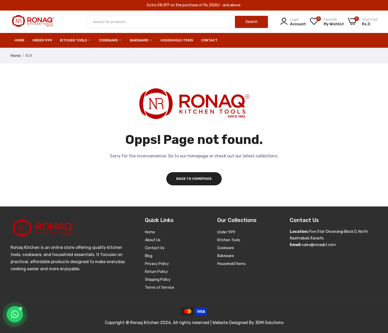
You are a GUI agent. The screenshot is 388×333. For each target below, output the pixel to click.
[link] (377, 294)
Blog (148, 256)
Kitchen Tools (74, 40)
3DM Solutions (269, 322)
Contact (209, 40)
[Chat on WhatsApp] (15, 314)
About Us (152, 240)
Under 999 (226, 232)
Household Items (176, 40)
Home (20, 40)
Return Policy (156, 271)
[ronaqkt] (33, 22)
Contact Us (154, 248)
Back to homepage (194, 179)
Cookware (109, 40)
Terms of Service (159, 287)
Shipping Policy (158, 279)
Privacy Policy (157, 264)
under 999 (42, 40)
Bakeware (139, 40)
